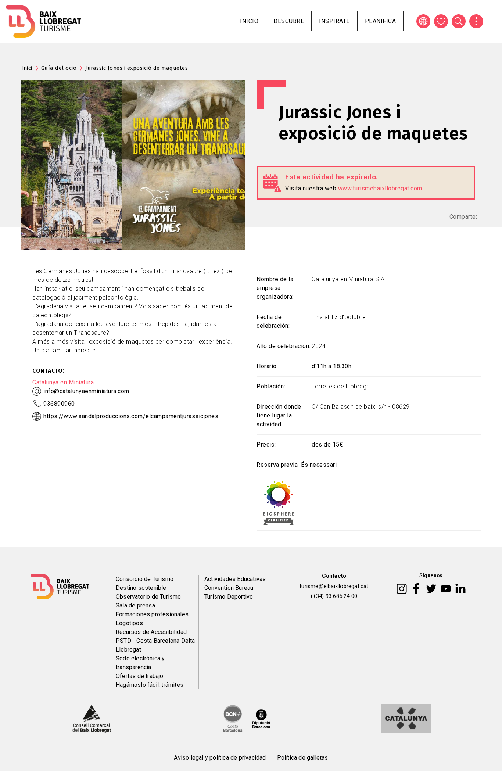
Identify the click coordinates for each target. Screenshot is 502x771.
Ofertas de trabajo (140, 676)
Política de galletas (302, 757)
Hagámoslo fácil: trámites (149, 684)
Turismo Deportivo (228, 596)
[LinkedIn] (460, 588)
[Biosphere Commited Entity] (279, 502)
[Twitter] (431, 588)
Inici (26, 68)
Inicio (249, 21)
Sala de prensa (135, 605)
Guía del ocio (59, 68)
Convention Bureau (228, 587)
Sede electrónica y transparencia (140, 663)
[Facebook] (416, 588)
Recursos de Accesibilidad (151, 631)
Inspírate (334, 21)
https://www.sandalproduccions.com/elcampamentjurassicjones (130, 416)
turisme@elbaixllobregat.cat (334, 586)
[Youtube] (445, 588)
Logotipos (129, 623)
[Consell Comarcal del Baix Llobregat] (91, 718)
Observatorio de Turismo (148, 596)
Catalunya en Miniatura (63, 382)
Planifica (380, 21)
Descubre (288, 21)
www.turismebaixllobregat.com (380, 188)
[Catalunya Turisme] (406, 718)
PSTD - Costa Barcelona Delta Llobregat (155, 645)
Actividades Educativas (235, 578)
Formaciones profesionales (152, 614)
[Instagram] (401, 588)
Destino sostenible (141, 587)
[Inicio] (43, 21)
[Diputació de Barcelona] (246, 718)
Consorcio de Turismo (144, 578)
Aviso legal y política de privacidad (220, 757)
